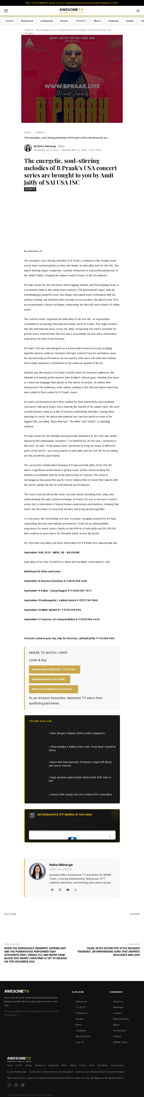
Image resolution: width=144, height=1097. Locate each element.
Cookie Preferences (17, 1072)
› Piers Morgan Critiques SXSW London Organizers (77, 733)
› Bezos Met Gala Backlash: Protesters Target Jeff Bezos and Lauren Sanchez (80, 764)
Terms (92, 1065)
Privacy (117, 1036)
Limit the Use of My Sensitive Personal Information (100, 1072)
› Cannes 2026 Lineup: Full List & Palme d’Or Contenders (80, 794)
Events (130, 20)
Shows (64, 20)
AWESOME (72, 11)
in (16, 1085)
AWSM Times (120, 1042)
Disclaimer (103, 1065)
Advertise (118, 1007)
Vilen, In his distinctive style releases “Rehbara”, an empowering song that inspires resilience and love (108, 952)
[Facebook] (52, 890)
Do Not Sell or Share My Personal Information (51, 1072)
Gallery (73, 1065)
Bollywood (27, 20)
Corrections (119, 1030)
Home (10, 1065)
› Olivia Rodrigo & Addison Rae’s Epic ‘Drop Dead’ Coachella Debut (82, 748)
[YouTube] (68, 890)
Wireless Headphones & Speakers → (53, 689)
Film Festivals (83, 1036)
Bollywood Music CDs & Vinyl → (49, 679)
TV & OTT (81, 20)
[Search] (138, 11)
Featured (113, 20)
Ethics (116, 1024)
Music (97, 20)
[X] (75, 890)
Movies (79, 1018)
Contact (117, 1013)
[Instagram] (60, 890)
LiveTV (10, 20)
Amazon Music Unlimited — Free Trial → (54, 669)
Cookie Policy (117, 1065)
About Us (118, 1001)
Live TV (80, 1042)
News (64, 1065)
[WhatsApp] (117, 922)
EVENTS (29, 30)
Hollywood (47, 20)
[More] (138, 922)
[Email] (127, 922)
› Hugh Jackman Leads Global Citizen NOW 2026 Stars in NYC (80, 779)
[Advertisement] (72, 221)
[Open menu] (6, 11)
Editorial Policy (121, 1018)
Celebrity (81, 1030)
